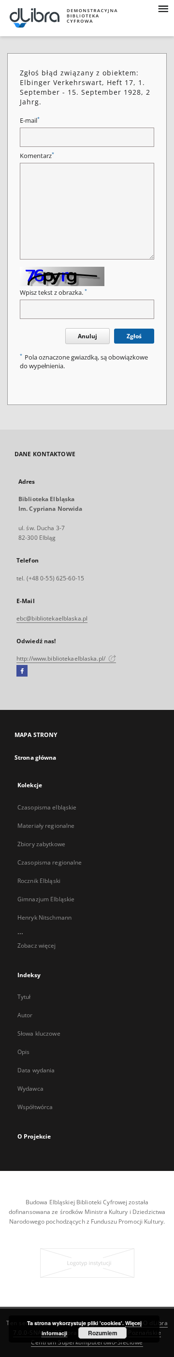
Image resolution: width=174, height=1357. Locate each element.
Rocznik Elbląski (38, 881)
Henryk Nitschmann (44, 917)
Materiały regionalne (45, 826)
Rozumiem (102, 1332)
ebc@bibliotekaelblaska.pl (51, 618)
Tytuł (24, 997)
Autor (25, 1015)
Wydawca (30, 1088)
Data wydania (36, 1070)
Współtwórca (35, 1107)
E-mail (30, 120)
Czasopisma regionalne (49, 862)
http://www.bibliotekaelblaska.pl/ (61, 658)
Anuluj (87, 336)
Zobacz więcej (36, 945)
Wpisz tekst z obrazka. (53, 293)
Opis (23, 1052)
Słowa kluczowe (38, 1033)
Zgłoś (134, 336)
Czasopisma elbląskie (46, 807)
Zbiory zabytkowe (41, 844)
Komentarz (37, 156)
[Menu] (163, 7)
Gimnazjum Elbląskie (45, 899)
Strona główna (35, 757)
